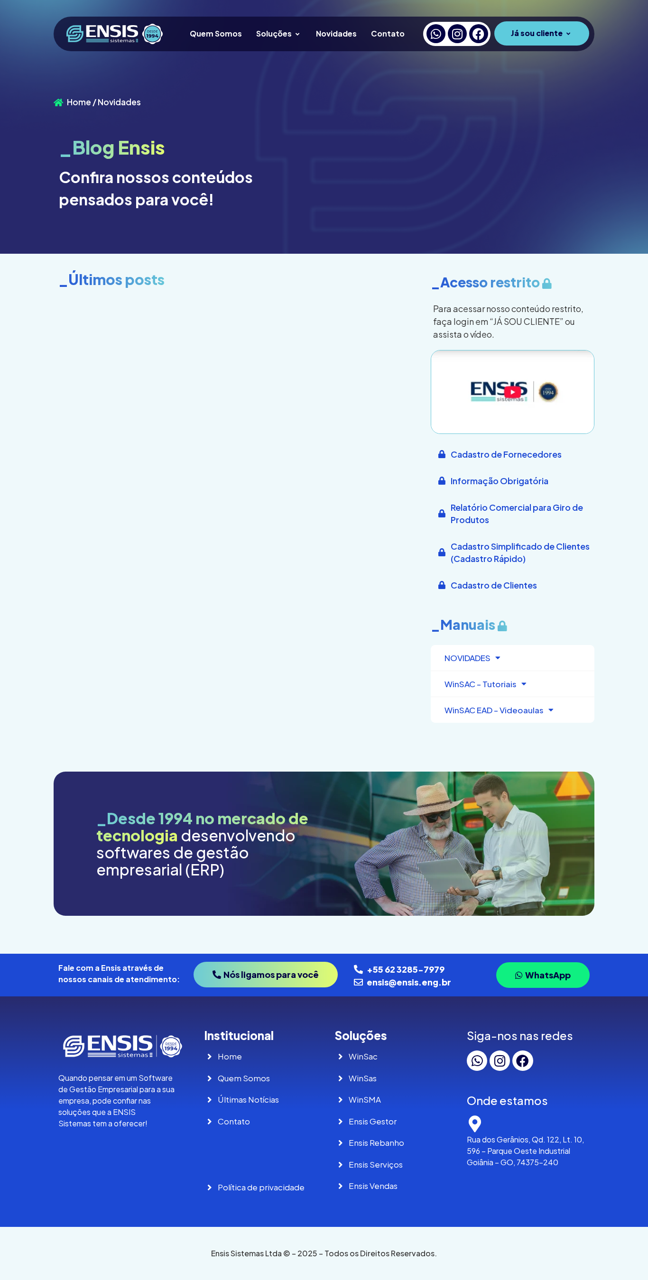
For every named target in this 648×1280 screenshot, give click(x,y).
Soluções (274, 33)
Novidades (336, 33)
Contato (388, 33)
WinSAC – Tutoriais (480, 684)
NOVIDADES (467, 658)
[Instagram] (457, 33)
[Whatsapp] (435, 33)
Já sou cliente (537, 33)
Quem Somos (216, 33)
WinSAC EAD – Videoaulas (494, 710)
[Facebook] (478, 33)
